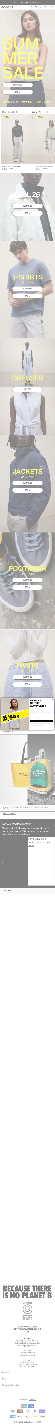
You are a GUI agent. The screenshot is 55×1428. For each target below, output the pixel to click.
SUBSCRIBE (41, 721)
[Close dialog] (52, 699)
